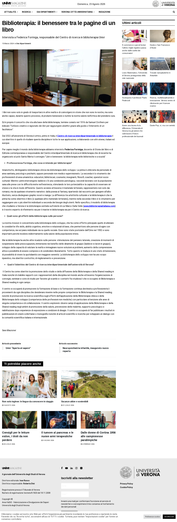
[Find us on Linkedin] (72, 468)
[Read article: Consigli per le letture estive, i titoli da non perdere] (19, 420)
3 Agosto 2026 (9, 405)
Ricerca (26, 12)
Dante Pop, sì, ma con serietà (162, 125)
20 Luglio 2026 (9, 444)
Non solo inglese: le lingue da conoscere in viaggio (27, 401)
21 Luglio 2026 (68, 405)
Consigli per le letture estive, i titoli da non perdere (15, 436)
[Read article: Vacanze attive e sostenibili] (88, 384)
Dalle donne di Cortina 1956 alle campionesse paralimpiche (98, 436)
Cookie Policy (126, 487)
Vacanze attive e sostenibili (74, 401)
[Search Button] (174, 11)
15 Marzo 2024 (8, 43)
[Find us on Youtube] (66, 468)
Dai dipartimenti (46, 12)
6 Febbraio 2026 (88, 444)
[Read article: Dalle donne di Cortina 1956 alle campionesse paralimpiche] (98, 420)
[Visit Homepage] (14, 4)
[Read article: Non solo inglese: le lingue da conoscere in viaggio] (29, 384)
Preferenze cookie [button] (152, 517)
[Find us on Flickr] (81, 468)
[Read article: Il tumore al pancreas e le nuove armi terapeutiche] (58, 420)
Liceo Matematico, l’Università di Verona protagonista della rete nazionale (134, 75)
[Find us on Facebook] (62, 468)
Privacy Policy (126, 484)
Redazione (104, 12)
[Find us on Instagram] (76, 468)
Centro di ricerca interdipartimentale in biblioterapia (84, 136)
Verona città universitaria (77, 12)
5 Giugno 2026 (48, 440)
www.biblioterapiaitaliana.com (99, 206)
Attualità (10, 12)
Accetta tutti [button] (169, 517)
